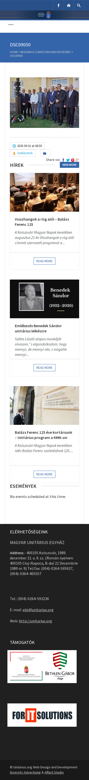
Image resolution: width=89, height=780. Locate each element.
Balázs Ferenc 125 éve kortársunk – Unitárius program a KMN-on (43, 435)
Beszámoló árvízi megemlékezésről (46, 52)
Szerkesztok (25, 153)
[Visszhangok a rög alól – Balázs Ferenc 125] (44, 192)
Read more (44, 261)
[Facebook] (59, 5)
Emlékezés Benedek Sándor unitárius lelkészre (38, 328)
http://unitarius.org (35, 620)
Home (14, 52)
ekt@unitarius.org (38, 609)
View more (69, 165)
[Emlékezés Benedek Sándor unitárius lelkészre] (44, 299)
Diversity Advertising (25, 772)
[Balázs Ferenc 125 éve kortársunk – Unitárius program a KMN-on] (44, 405)
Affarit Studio (54, 772)
